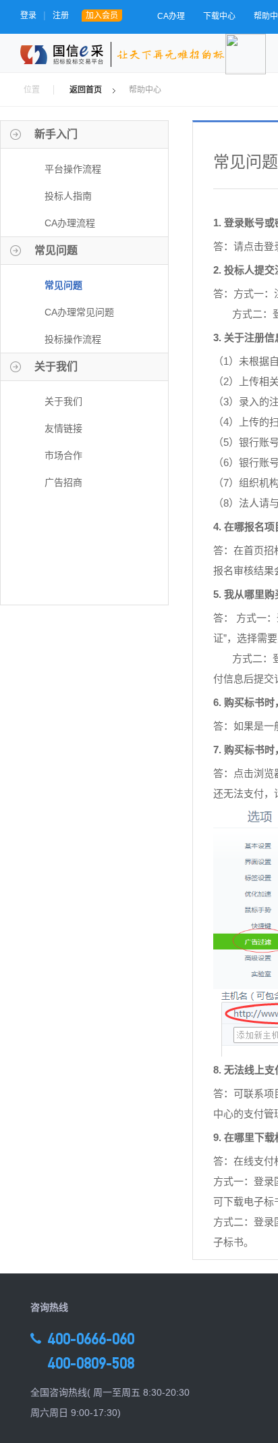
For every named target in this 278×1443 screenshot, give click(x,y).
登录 (28, 15)
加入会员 (102, 15)
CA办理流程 (70, 223)
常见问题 (63, 285)
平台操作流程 (73, 168)
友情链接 (63, 428)
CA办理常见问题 (79, 312)
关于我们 (63, 401)
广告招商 (63, 482)
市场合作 (63, 455)
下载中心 (219, 16)
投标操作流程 (73, 339)
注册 (61, 15)
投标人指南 (68, 196)
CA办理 (171, 16)
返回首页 (86, 90)
